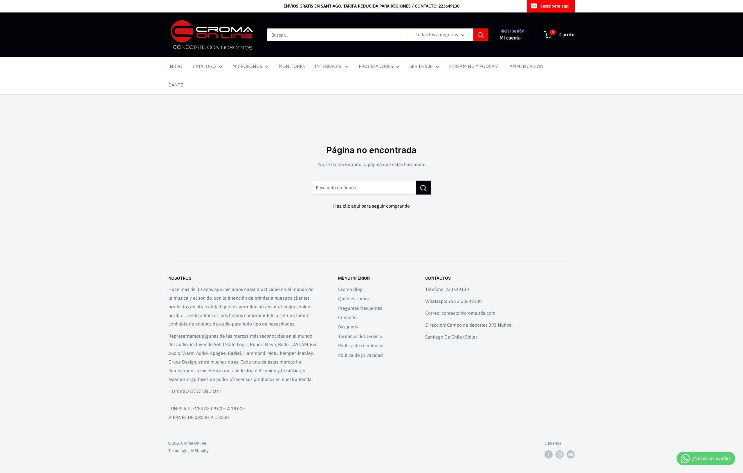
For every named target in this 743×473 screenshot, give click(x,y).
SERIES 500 (421, 66)
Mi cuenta (510, 38)
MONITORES (292, 66)
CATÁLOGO (204, 66)
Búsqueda (348, 326)
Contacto (347, 317)
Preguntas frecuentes (360, 308)
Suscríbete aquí (554, 5)
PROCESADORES (376, 66)
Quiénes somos (354, 298)
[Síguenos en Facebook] (548, 454)
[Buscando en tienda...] (423, 188)
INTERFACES (328, 66)
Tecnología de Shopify (188, 450)
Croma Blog (350, 289)
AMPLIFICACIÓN (527, 66)
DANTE (175, 84)
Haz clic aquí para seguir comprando (371, 205)
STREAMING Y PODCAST (474, 66)
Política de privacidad (360, 355)
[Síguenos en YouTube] (571, 454)
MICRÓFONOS (247, 66)
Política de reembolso (360, 345)
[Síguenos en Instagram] (560, 454)
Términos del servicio (360, 336)
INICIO (175, 66)
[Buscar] (480, 34)
